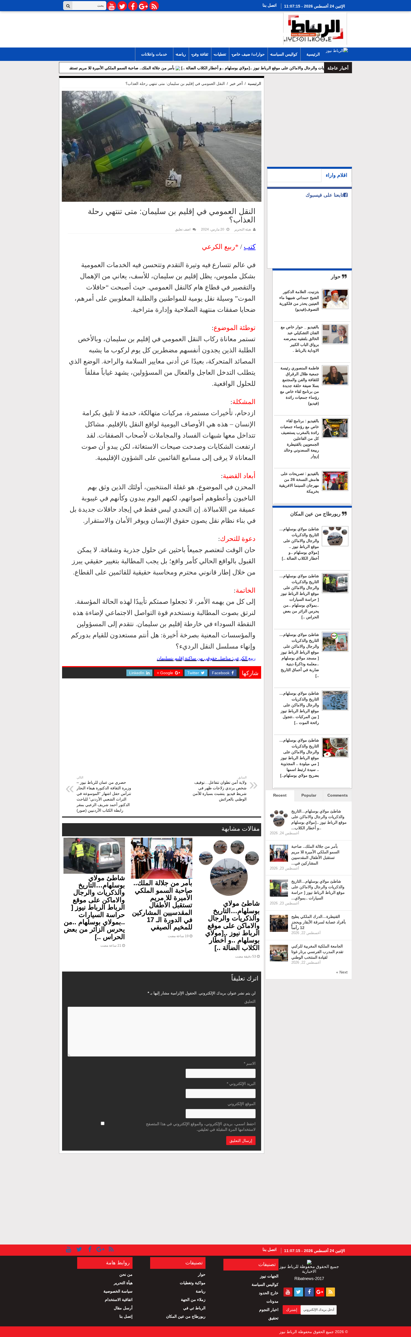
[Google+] (143, 6)
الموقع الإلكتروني (242, 1103)
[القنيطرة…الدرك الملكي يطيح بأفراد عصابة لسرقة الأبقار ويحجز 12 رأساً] (279, 923)
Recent (280, 795)
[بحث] (67, 5)
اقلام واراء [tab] (336, 175)
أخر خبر (236, 83)
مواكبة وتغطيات (193, 1283)
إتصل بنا (126, 1316)
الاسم (250, 1063)
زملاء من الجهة (193, 1299)
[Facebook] (133, 6)
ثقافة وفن (200, 54)
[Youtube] (111, 6)
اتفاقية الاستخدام (119, 1299)
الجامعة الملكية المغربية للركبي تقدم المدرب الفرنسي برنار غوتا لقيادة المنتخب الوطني (317, 952)
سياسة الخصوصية (118, 1291)
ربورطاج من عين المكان (316, 514)
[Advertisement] (161, 733)
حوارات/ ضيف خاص (248, 54)
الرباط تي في (194, 1308)
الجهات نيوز (269, 1276)
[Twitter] (122, 6)
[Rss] (154, 6)
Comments (337, 795)
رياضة (181, 54)
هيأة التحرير (123, 1283)
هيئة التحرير (242, 229)
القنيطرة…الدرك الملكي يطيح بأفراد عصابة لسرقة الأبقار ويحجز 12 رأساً (318, 922)
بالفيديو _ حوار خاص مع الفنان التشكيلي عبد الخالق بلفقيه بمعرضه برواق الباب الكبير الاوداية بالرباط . (300, 339)
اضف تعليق (182, 229)
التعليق (250, 1001)
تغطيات (220, 54)
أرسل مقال (123, 1308)
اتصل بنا (270, 5)
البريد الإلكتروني (241, 1083)
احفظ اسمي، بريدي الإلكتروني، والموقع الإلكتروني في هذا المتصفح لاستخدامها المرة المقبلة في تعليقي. (201, 1127)
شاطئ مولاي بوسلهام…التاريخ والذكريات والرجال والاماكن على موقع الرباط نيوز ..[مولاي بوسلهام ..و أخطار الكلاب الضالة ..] (232, 925)
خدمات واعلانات (154, 54)
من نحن (126, 1274)
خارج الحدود (268, 1293)
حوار (336, 276)
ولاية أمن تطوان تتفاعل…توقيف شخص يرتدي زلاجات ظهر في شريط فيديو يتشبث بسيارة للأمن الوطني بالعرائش (220, 788)
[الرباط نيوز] (315, 27)
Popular (308, 795)
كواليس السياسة (284, 54)
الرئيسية (313, 54)
